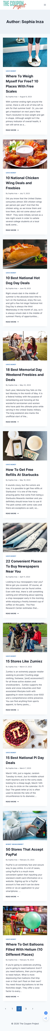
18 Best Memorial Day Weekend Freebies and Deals (25, 375)
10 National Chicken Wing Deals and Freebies (22, 183)
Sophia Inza (12, 97)
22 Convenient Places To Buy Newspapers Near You (24, 566)
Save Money (11, 71)
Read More (12, 130)
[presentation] (25, 52)
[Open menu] (45, 5)
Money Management (15, 844)
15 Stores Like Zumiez (24, 661)
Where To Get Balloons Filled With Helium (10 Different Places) (25, 949)
